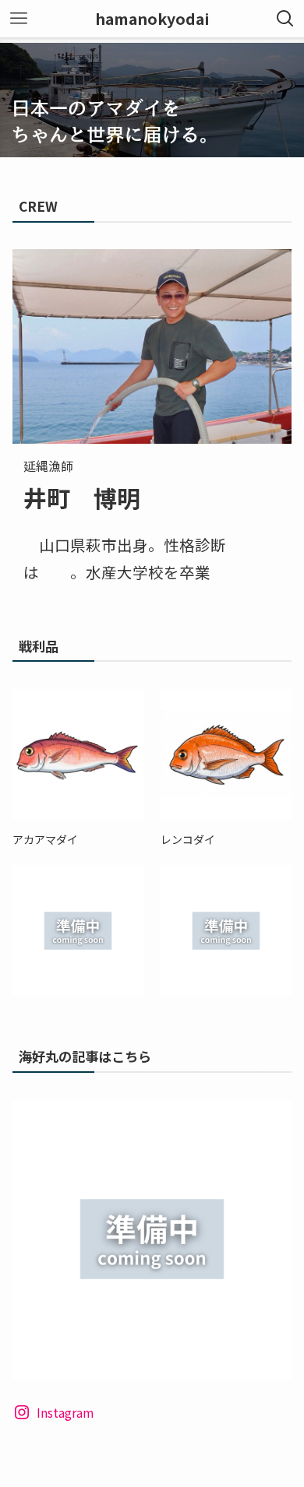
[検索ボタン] (285, 18)
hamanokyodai (152, 18)
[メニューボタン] (18, 18)
